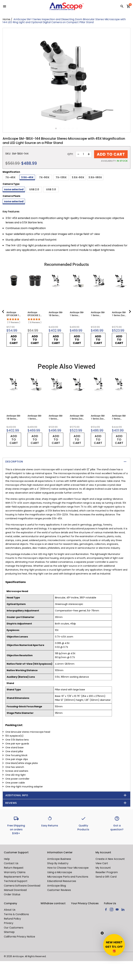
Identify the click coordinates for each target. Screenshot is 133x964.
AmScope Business (59, 859)
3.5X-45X (27, 177)
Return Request (14, 868)
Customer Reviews (59, 890)
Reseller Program (107, 872)
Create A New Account (110, 859)
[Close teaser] (102, 933)
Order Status (12, 894)
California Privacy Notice (19, 936)
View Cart (102, 863)
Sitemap (9, 932)
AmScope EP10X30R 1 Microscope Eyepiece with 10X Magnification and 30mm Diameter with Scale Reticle (13, 314)
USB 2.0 (34, 189)
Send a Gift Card (106, 877)
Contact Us (11, 863)
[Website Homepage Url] (66, 6)
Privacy (8, 923)
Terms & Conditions (16, 914)
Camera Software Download (22, 885)
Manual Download (15, 890)
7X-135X (61, 177)
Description (14, 461)
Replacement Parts (16, 877)
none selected (14, 189)
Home (6, 19)
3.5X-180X (95, 177)
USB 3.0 (51, 189)
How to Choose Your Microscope (68, 868)
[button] (114, 945)
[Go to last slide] (3, 311)
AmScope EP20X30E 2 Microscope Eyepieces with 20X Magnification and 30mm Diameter (35, 314)
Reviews (11, 803)
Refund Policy (12, 919)
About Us (9, 910)
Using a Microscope (59, 872)
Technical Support (15, 881)
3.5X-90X (78, 177)
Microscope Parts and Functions (67, 877)
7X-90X (44, 177)
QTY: (70, 154)
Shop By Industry (57, 863)
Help (7, 859)
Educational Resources (61, 881)
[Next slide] (130, 311)
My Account (103, 868)
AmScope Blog (56, 885)
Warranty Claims (14, 872)
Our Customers (13, 927)
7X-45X (10, 177)
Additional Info (16, 795)
